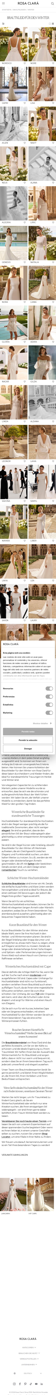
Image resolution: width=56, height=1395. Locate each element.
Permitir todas (28, 731)
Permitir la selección (28, 740)
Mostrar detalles (40, 723)
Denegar (28, 749)
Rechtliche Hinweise (40, 1392)
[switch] (49, 697)
